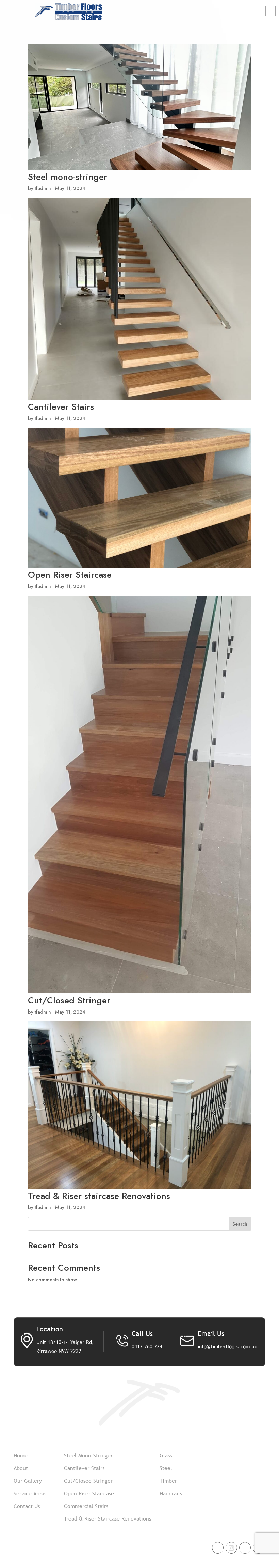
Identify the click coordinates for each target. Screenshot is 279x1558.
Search (239, 1224)
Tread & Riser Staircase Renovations (107, 1518)
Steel (166, 1468)
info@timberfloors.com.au (227, 1346)
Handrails (171, 1493)
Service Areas (30, 1493)
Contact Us (27, 1506)
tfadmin (43, 188)
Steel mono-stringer (67, 176)
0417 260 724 (147, 1346)
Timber (168, 1480)
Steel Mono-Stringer (88, 1455)
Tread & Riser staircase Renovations (99, 1195)
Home (21, 1455)
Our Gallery (28, 1480)
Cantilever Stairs (61, 406)
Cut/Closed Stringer (69, 1000)
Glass (166, 1455)
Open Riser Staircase (70, 574)
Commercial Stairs (86, 1506)
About (21, 1468)
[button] (270, 11)
